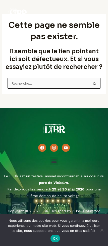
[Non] (101, 230)
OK (55, 238)
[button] (54, 161)
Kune (76, 211)
